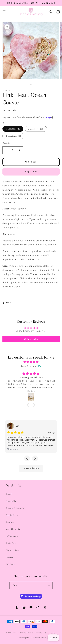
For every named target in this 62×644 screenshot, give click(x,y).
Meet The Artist (13, 529)
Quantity (6, 143)
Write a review (31, 339)
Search (9, 494)
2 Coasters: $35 (36, 129)
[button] (3, 11)
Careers (9, 557)
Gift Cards (10, 564)
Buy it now (31, 171)
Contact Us (11, 501)
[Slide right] (37, 84)
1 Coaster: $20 (13, 129)
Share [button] (9, 302)
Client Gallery (12, 550)
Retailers (10, 522)
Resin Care (11, 543)
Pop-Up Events (13, 515)
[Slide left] (24, 84)
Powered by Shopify (34, 633)
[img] (31, 362)
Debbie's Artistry (19, 633)
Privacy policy (24, 638)
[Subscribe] (48, 585)
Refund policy (50, 633)
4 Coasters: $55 (13, 136)
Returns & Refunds (15, 508)
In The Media (12, 536)
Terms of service (39, 638)
